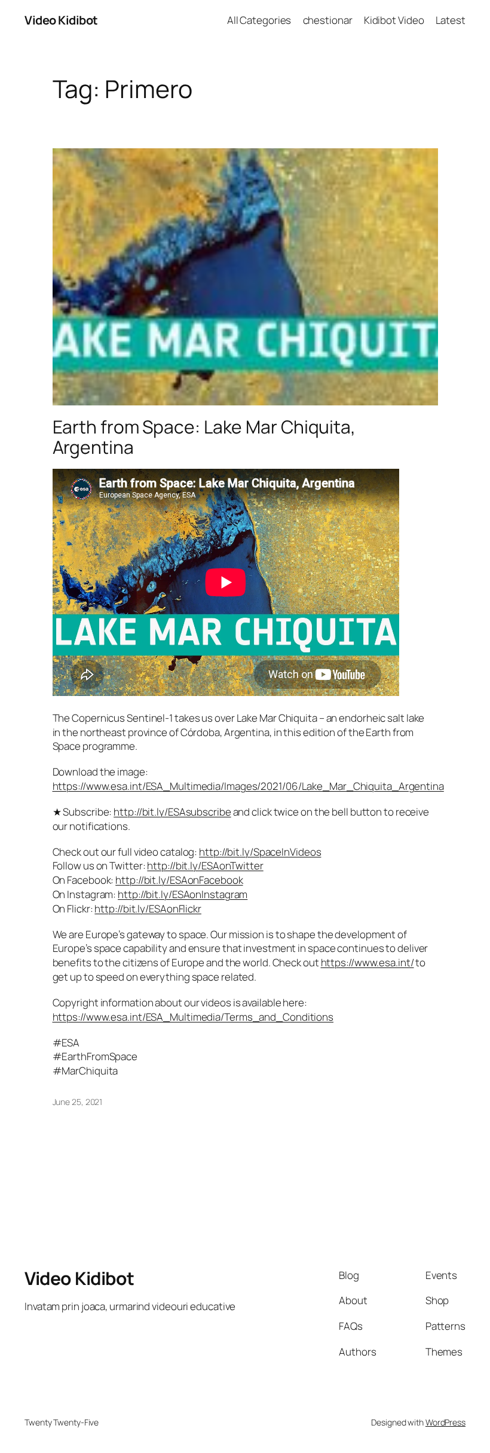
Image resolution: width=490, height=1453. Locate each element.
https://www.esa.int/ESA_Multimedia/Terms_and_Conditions (193, 1017)
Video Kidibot (61, 20)
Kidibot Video (394, 20)
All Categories (259, 20)
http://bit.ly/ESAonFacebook (179, 880)
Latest (451, 20)
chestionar (328, 20)
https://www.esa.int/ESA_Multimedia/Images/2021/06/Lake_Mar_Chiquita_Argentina (248, 786)
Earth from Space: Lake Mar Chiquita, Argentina (204, 437)
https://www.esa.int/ (367, 962)
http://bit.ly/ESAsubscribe (172, 812)
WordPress (445, 1422)
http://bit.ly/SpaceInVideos (260, 852)
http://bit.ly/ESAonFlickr (147, 908)
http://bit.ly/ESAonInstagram (182, 894)
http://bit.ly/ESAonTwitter (205, 865)
